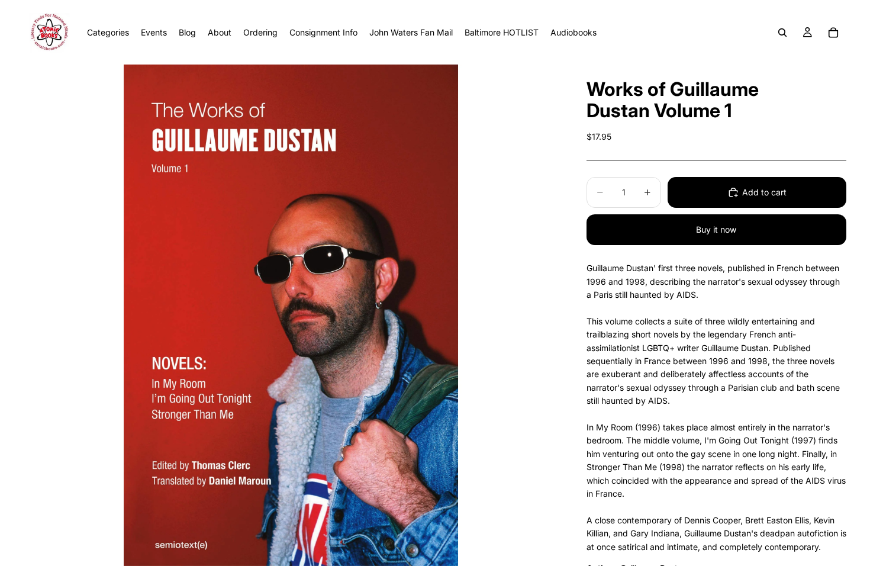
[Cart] (833, 33)
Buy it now (716, 229)
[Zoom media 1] (291, 315)
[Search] (782, 33)
